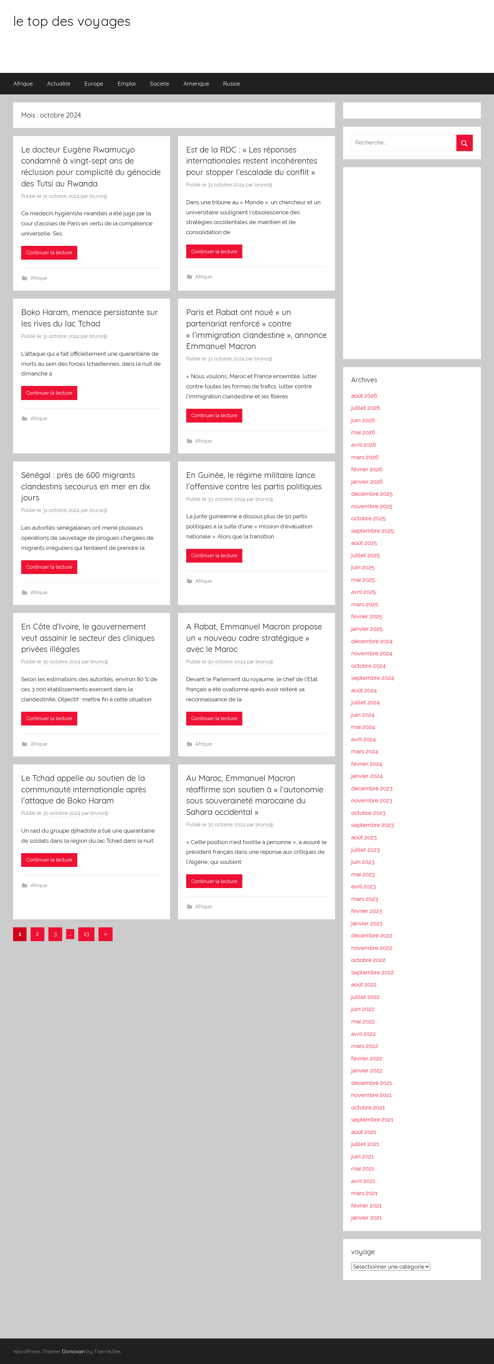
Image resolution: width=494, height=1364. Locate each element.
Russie (231, 83)
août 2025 (364, 542)
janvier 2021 (366, 1217)
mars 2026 (364, 457)
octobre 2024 (368, 665)
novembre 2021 (371, 1095)
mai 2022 (363, 1021)
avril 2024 (363, 739)
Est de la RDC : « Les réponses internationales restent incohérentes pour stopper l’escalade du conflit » (251, 160)
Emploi (127, 83)
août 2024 (364, 690)
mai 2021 (362, 1168)
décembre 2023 (372, 788)
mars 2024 (364, 751)
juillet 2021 (365, 1144)
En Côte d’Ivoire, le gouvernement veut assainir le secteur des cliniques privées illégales (88, 637)
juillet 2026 (365, 407)
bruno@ (98, 196)
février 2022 (366, 1058)
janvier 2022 (366, 1070)
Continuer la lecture (49, 253)
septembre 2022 (372, 972)
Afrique (23, 83)
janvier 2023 (366, 923)
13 (86, 933)
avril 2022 (363, 1033)
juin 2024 (362, 714)
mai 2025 (363, 579)
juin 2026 (363, 420)
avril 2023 (363, 886)
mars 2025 (364, 604)
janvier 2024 (366, 776)
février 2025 (366, 616)
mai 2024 (363, 726)
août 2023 (364, 837)
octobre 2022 (368, 960)
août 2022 (364, 984)
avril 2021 (363, 1181)
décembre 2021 (371, 1083)
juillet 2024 (365, 702)
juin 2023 (362, 862)
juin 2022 (362, 1009)
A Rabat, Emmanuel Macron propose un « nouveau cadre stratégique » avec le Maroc (254, 637)
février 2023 (366, 911)
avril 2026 (363, 444)
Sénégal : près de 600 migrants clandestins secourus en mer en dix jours (85, 486)
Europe (93, 83)
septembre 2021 (372, 1119)
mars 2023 (364, 898)
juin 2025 (362, 567)
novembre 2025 (371, 506)
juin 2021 (362, 1156)
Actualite (58, 83)
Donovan (73, 1351)
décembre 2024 (372, 641)
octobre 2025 (368, 518)
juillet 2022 (365, 997)
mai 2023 (363, 874)
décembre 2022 (372, 935)
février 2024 (366, 763)
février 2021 (366, 1205)
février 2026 (366, 469)
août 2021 (363, 1132)
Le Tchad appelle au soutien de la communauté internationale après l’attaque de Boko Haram (83, 789)
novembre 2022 (371, 947)
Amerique (196, 83)
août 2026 (364, 395)
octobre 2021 (368, 1107)
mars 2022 (364, 1046)
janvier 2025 (366, 628)
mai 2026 (363, 432)
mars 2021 (364, 1193)
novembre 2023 (371, 800)
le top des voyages (72, 20)
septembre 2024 (372, 677)
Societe (159, 83)
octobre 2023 (368, 812)
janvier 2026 (367, 481)
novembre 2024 (371, 653)
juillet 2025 (365, 555)
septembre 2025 (372, 530)
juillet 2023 (365, 849)
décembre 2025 (372, 493)
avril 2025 (363, 591)
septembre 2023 (372, 825)
